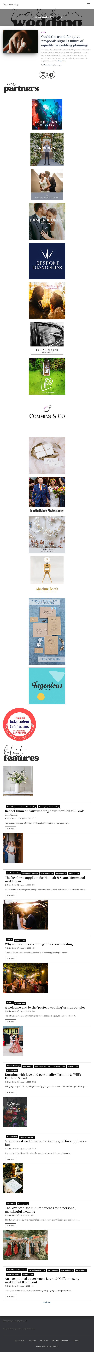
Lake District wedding (30, 873)
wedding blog (31, 807)
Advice (43, 32)
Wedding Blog (20, 1340)
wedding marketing (27, 1137)
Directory (32, 1340)
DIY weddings (27, 1066)
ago (57, 65)
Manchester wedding (42, 1066)
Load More (47, 1302)
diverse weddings (13, 1066)
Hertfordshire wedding (37, 1270)
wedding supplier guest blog (49, 807)
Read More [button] (10, 829)
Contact (76, 1340)
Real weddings (61, 873)
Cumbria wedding (13, 873)
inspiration (19, 807)
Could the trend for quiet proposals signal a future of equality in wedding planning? (65, 40)
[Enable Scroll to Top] (89, 1347)
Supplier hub (44, 1340)
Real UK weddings (47, 873)
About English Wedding (60, 1340)
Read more (61, 61)
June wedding (53, 1270)
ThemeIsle (54, 1346)
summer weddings (13, 1274)
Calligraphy (11, 1203)
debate (9, 1003)
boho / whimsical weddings (16, 1270)
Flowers (10, 806)
